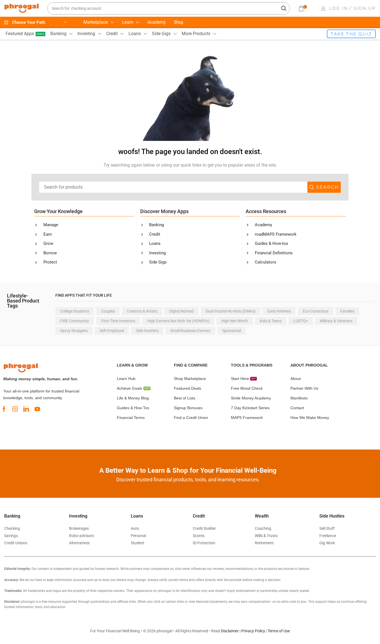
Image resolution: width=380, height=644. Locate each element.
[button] (302, 8)
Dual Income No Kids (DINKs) (231, 311)
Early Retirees (279, 311)
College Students (74, 311)
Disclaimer (230, 631)
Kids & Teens (271, 321)
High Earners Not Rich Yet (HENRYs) (178, 321)
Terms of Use (279, 631)
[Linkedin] (26, 409)
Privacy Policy (253, 631)
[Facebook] (4, 409)
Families (347, 311)
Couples (108, 311)
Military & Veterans (336, 321)
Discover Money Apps (164, 211)
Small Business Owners (190, 330)
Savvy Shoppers (74, 330)
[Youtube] (37, 409)
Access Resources (266, 211)
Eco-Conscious (315, 311)
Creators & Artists (142, 311)
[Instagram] (15, 409)
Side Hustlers (147, 330)
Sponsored (231, 330)
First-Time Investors (118, 321)
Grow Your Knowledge (58, 211)
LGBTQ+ (300, 321)
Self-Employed (112, 330)
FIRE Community (74, 321)
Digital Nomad (181, 311)
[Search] (284, 8)
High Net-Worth (234, 321)
